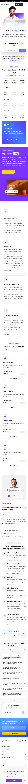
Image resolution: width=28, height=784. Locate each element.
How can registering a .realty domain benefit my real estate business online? (12, 667)
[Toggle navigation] (26, 4)
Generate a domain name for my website (14, 633)
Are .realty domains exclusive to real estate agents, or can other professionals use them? (13, 683)
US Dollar (13, 1)
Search (23, 50)
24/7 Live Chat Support (10, 528)
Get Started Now (13, 733)
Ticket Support (7, 533)
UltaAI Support (21, 533)
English (20, 1)
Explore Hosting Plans (13, 140)
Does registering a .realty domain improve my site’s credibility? (11, 689)
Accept (14, 780)
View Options (13, 376)
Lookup (13, 405)
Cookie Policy (9, 776)
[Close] (24, 780)
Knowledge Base (8, 531)
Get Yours (7, 172)
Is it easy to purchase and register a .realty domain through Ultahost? (11, 672)
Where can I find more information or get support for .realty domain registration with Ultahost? (13, 694)
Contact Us (7, 1)
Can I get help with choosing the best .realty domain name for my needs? (12, 677)
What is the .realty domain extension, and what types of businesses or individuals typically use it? (13, 657)
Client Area (19, 4)
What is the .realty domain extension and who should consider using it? (12, 662)
